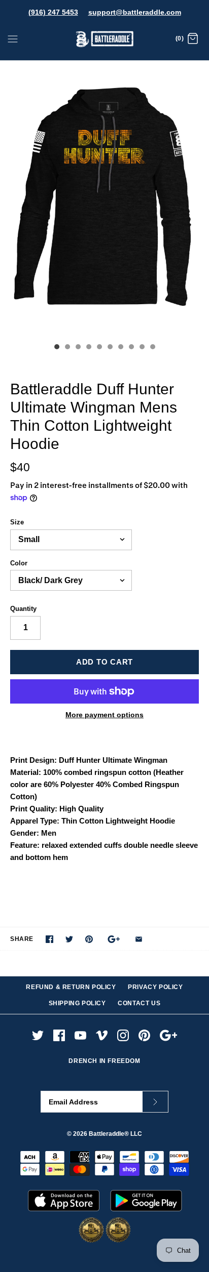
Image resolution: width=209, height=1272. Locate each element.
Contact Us (139, 1003)
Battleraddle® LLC (115, 1133)
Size (17, 522)
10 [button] (152, 348)
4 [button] (88, 348)
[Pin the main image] (89, 939)
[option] (104, 199)
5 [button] (99, 348)
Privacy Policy (155, 987)
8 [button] (131, 348)
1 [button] (56, 348)
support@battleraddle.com (134, 12)
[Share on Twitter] (69, 939)
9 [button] (141, 348)
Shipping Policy (77, 1003)
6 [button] (109, 348)
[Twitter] (38, 1035)
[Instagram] (123, 1035)
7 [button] (120, 348)
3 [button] (78, 348)
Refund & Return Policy (71, 987)
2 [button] (67, 348)
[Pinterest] (144, 1035)
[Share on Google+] (114, 939)
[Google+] (169, 1035)
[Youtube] (80, 1035)
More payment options (104, 715)
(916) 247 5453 (53, 12)
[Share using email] (139, 939)
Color (18, 563)
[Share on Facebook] (49, 939)
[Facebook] (59, 1035)
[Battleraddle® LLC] (105, 39)
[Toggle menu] (12, 38)
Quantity (23, 608)
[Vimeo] (102, 1035)
